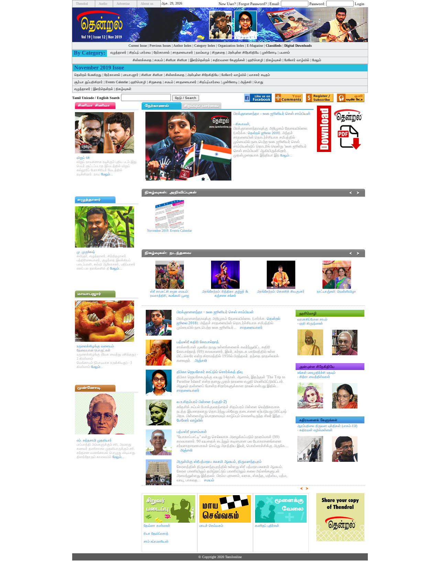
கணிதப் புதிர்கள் (267, 525)
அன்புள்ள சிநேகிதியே (243, 52)
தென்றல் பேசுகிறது (87, 75)
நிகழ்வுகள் (274, 60)
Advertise (123, 4)
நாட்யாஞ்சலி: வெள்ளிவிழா (336, 291)
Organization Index (231, 45)
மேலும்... (107, 174)
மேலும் (316, 60)
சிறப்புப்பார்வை (209, 82)
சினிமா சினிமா (176, 60)
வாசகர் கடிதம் (259, 75)
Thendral (82, 4)
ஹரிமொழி (255, 60)
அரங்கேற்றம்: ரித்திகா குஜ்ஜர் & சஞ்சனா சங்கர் (225, 293)
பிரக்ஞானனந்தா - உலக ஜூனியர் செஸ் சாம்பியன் (215, 312)
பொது (258, 82)
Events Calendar (117, 82)
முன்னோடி (269, 52)
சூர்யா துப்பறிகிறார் (88, 82)
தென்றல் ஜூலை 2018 (263, 133)
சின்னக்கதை (142, 60)
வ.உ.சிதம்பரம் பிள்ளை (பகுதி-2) (202, 402)
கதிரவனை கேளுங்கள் (229, 60)
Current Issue (138, 45)
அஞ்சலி (246, 82)
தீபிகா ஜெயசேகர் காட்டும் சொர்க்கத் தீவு (209, 372)
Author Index (182, 45)
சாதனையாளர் (183, 52)
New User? (227, 3)
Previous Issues (160, 45)
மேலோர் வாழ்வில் (296, 60)
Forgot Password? (253, 3)
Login (359, 3)
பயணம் (284, 52)
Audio (103, 4)
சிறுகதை (218, 52)
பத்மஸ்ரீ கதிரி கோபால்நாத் (198, 342)
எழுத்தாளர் (118, 52)
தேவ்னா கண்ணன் (157, 525)
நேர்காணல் (162, 52)
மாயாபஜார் (131, 75)
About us (147, 4)
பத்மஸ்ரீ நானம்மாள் (192, 431)
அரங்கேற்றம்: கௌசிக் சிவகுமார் (281, 291)
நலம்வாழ (202, 52)
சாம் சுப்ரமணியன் (156, 541)
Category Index (204, 45)
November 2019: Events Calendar (169, 230)
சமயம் (158, 60)
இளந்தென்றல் (200, 60)
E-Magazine (255, 45)
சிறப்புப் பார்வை (140, 52)
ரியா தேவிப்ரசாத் (156, 533)
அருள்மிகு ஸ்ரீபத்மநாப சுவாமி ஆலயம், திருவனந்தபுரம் (219, 461)
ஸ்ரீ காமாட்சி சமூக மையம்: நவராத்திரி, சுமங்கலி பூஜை (169, 293)
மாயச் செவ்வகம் (211, 525)
